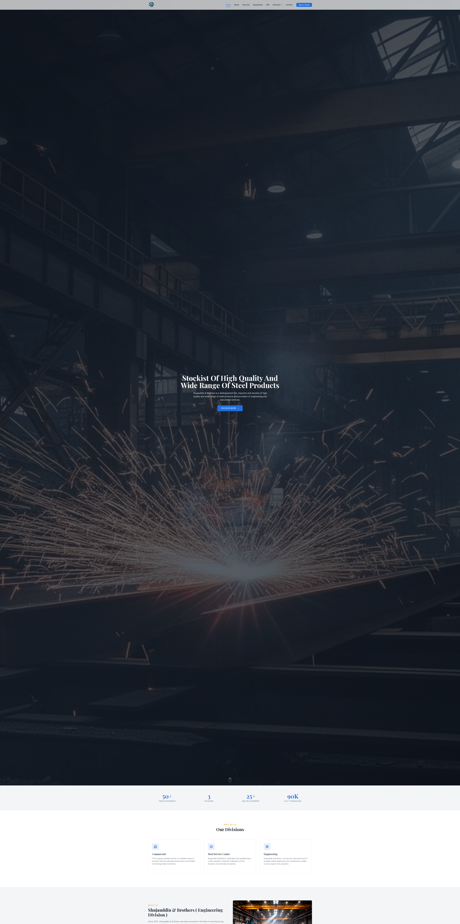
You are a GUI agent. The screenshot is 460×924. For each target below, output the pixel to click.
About (236, 5)
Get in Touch (304, 5)
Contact (289, 5)
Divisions (276, 5)
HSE (267, 5)
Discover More (230, 408)
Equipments (258, 5)
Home (228, 5)
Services (246, 5)
